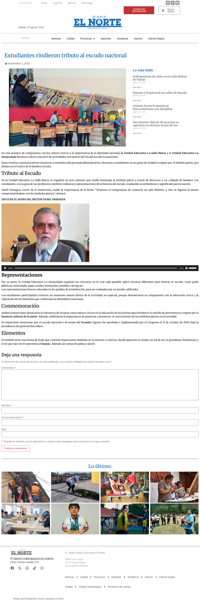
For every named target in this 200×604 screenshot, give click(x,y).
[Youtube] (177, 3)
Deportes (106, 38)
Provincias (86, 38)
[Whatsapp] (42, 568)
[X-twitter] (19, 568)
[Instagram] (27, 568)
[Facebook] (168, 3)
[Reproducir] (5, 268)
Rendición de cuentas (119, 586)
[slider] (193, 267)
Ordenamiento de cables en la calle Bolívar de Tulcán (160, 78)
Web (3, 429)
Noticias (56, 38)
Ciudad (70, 38)
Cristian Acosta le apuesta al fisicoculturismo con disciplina (152, 107)
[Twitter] (173, 3)
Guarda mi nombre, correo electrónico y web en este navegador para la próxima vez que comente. (57, 441)
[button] (94, 552)
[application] (100, 268)
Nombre (6, 405)
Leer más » (137, 87)
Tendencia (122, 38)
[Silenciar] (186, 268)
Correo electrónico (12, 417)
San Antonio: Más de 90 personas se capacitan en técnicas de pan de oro (156, 124)
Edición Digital (156, 38)
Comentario (8, 368)
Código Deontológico (90, 586)
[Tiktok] (34, 568)
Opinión (138, 38)
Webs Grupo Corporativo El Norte (87, 552)
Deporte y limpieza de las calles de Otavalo (160, 92)
